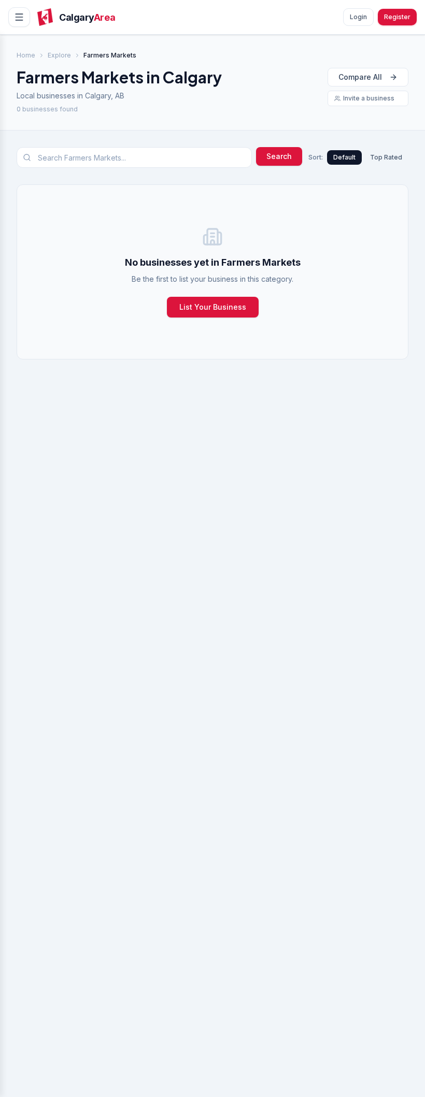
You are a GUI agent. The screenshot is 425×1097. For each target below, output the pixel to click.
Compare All (360, 77)
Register (397, 17)
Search (279, 156)
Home (26, 55)
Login (358, 17)
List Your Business (212, 306)
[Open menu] (19, 17)
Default (344, 157)
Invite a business (368, 98)
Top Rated (386, 157)
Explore (59, 55)
